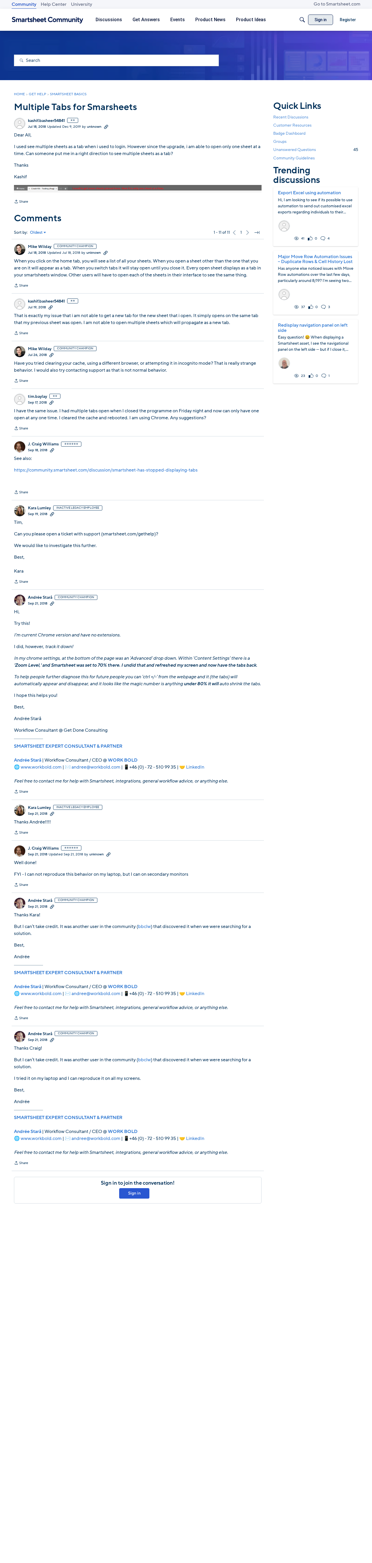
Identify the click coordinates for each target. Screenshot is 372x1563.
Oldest (36, 232)
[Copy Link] (106, 126)
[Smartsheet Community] (47, 20)
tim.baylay (37, 396)
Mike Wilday (39, 246)
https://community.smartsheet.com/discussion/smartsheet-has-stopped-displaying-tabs (106, 470)
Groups (280, 141)
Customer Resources (292, 125)
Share (21, 202)
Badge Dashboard (289, 133)
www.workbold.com (41, 767)
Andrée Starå (40, 597)
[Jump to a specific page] (257, 232)
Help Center (54, 4)
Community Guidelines (294, 158)
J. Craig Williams (43, 444)
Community (24, 4)
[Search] (302, 20)
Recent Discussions (290, 117)
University (81, 4)
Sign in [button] (134, 1193)
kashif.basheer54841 (46, 120)
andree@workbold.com (95, 767)
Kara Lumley (39, 508)
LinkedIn (195, 767)
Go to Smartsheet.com (337, 4)
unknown (94, 126)
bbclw (144, 926)
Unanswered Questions (315, 149)
